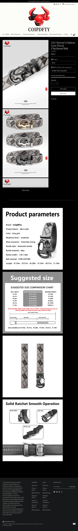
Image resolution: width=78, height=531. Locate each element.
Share (54, 99)
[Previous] (9, 1)
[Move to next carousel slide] (74, 472)
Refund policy (36, 510)
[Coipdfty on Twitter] (60, 4)
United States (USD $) (69, 4)
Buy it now (63, 93)
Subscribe (72, 486)
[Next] (68, 1)
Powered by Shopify (7, 525)
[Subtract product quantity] (52, 83)
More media (25, 190)
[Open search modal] (3, 34)
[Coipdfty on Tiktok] (58, 4)
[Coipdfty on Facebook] (54, 4)
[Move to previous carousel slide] (70, 472)
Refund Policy (36, 493)
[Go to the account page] (71, 34)
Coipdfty (53, 51)
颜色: (54, 59)
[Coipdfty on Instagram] (56, 4)
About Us (34, 485)
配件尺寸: (61, 67)
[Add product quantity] (57, 83)
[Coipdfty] (39, 18)
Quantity (53, 80)
